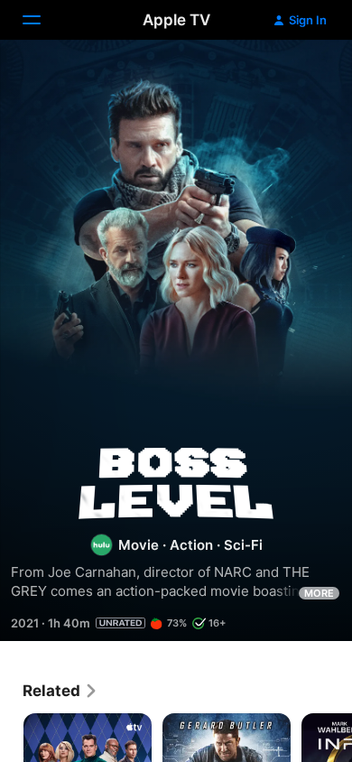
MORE (319, 593)
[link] (60, 691)
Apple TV (176, 20)
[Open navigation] (42, 20)
